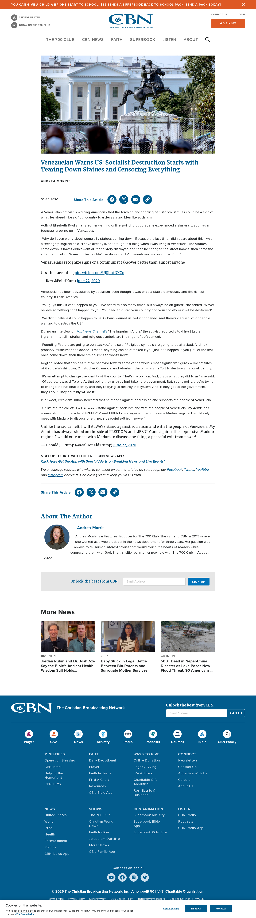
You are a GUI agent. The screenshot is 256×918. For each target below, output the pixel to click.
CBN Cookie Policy (122, 899)
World (49, 821)
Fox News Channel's (91, 331)
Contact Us (219, 14)
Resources (97, 786)
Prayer (94, 767)
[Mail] (135, 199)
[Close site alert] (243, 4)
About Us (185, 786)
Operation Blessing (59, 760)
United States (55, 815)
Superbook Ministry (149, 815)
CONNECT (187, 754)
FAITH (117, 39)
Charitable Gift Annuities (145, 782)
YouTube (202, 469)
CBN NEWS (93, 39)
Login (241, 14)
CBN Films (52, 784)
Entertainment (55, 841)
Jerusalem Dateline (104, 839)
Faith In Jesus (100, 773)
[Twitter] (123, 199)
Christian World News (101, 823)
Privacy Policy (76, 899)
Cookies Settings (180, 899)
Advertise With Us (192, 773)
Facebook (174, 469)
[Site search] (208, 41)
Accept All (221, 908)
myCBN (199, 899)
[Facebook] (112, 199)
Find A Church (100, 780)
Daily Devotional (102, 760)
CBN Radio (187, 815)
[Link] (147, 199)
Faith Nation (99, 832)
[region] (128, 909)
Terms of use (56, 899)
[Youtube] (111, 877)
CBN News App (56, 854)
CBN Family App (102, 852)
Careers (184, 780)
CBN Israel (52, 767)
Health (49, 834)
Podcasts (185, 821)
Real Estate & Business (145, 792)
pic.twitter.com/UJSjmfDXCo (99, 273)
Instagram (55, 475)
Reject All (196, 908)
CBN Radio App (190, 828)
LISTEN (169, 39)
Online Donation (147, 760)
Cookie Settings (171, 908)
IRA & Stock (143, 773)
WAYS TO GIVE (147, 754)
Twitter (189, 469)
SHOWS (95, 808)
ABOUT (191, 39)
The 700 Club (60, 39)
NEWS (49, 808)
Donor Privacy (97, 899)
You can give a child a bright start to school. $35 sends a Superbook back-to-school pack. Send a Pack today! (116, 4)
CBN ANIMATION (148, 808)
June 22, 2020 (88, 281)
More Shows (99, 845)
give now (228, 23)
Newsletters (188, 760)
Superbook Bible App (147, 823)
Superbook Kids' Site (150, 832)
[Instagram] (133, 877)
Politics (50, 847)
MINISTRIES (54, 754)
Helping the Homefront (53, 775)
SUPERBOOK (142, 39)
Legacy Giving (145, 767)
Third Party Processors (151, 899)
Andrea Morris (56, 181)
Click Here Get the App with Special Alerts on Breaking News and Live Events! (103, 461)
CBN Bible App (101, 793)
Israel (48, 828)
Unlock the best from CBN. (94, 581)
